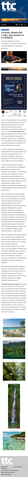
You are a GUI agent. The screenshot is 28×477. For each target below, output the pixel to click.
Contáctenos (4, 468)
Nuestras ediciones (18, 466)
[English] (19, 24)
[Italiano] (22, 24)
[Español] (16, 24)
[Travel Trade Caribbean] (8, 9)
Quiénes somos (4, 466)
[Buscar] (25, 24)
